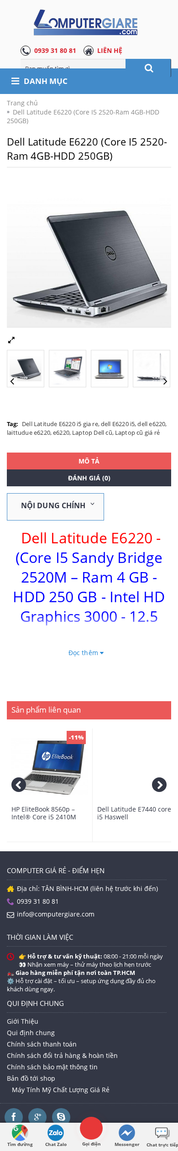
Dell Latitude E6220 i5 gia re (60, 424)
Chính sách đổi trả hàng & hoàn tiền (62, 1055)
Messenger (127, 1144)
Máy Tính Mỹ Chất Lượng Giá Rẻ (61, 1089)
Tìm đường (20, 1144)
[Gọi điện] (91, 1128)
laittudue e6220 (28, 432)
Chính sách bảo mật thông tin (52, 1066)
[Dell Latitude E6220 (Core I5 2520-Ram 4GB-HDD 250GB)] (28, 366)
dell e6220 (151, 424)
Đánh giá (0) (89, 478)
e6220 (61, 432)
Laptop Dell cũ (92, 432)
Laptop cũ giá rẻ (137, 432)
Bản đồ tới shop (31, 1078)
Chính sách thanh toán (42, 1044)
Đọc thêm (84, 652)
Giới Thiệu (22, 1021)
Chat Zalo (56, 1144)
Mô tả (89, 461)
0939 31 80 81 (55, 50)
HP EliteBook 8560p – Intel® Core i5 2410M (43, 813)
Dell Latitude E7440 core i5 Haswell (134, 813)
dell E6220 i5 (118, 424)
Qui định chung (31, 1032)
